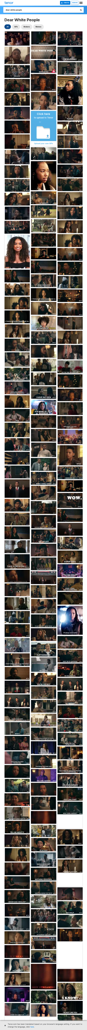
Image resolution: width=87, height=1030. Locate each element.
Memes (38, 27)
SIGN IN (74, 3)
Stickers (26, 27)
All (8, 27)
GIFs (16, 27)
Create (66, 3)
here (32, 1027)
